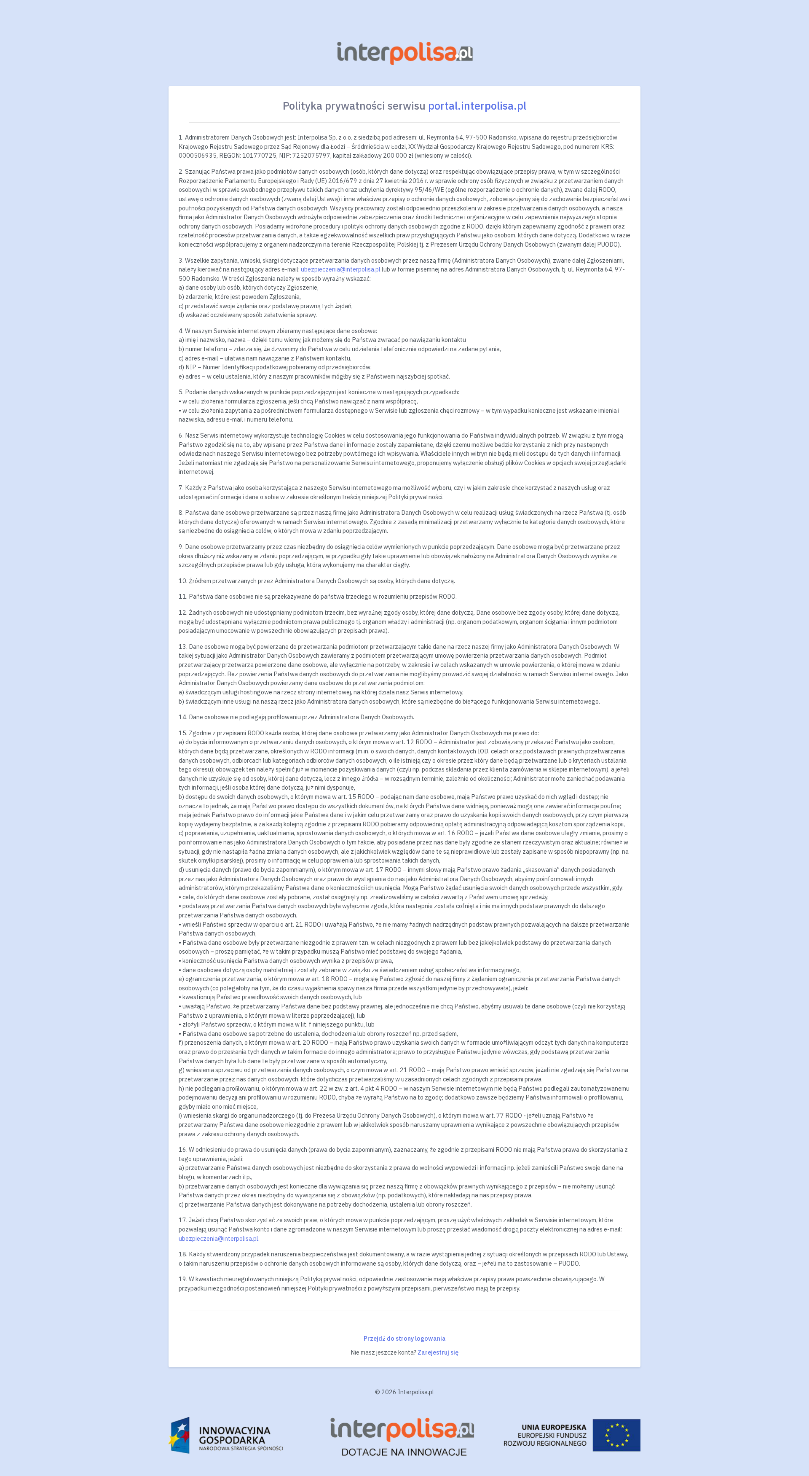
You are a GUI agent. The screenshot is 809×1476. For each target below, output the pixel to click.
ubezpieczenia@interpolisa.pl (340, 269)
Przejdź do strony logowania (405, 1338)
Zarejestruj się (438, 1352)
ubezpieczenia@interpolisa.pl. (219, 1238)
